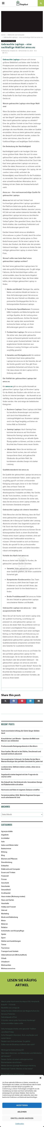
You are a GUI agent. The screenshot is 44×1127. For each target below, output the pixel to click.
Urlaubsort (5, 962)
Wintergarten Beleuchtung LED (12, 1050)
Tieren (3, 944)
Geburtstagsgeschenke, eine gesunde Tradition (18, 1029)
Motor (3, 921)
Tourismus (5, 948)
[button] (40, 1078)
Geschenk (5, 883)
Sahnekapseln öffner (9, 1017)
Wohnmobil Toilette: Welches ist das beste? (17, 1069)
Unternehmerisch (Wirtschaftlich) (14, 955)
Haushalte (5, 903)
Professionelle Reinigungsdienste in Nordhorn (19, 746)
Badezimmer (6, 848)
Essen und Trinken (8, 872)
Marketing (5, 914)
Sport (3, 938)
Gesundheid (6, 890)
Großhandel (5, 893)
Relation (4, 927)
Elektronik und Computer (8, 41)
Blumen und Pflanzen (9, 859)
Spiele (3, 934)
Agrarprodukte (7, 831)
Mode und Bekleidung (9, 917)
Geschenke (5, 886)
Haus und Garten (7, 900)
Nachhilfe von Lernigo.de (10, 1008)
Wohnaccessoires (8, 968)
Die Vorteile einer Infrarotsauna (12, 1074)
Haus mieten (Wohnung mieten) (13, 896)
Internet (4, 910)
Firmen (4, 879)
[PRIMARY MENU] (3, 3)
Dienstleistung (6, 862)
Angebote (5, 835)
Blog (3, 855)
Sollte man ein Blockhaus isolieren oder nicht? (18, 1044)
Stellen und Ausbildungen (11, 941)
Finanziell (5, 876)
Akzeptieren (22, 1105)
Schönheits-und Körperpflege (12, 931)
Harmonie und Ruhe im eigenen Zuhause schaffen (20, 790)
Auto (3, 842)
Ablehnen (22, 1112)
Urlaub (3, 958)
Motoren (4, 924)
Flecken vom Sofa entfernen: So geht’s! (15, 1041)
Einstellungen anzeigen (22, 1118)
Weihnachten (6, 965)
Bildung (4, 852)
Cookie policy (19, 1124)
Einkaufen (5, 866)
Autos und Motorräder (9, 845)
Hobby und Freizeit (8, 907)
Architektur (5, 838)
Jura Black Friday (7, 1032)
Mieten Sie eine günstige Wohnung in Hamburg (18, 1065)
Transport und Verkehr (10, 951)
